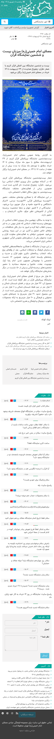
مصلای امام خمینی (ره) (39, 369)
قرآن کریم (23, 369)
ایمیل (46, 629)
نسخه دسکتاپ (27, 714)
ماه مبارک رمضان (43, 373)
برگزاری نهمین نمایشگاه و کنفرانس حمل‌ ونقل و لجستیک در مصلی (26, 697)
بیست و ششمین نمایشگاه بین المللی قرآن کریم (32, 378)
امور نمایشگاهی (41, 22)
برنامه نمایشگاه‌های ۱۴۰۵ (41, 674)
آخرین (43, 666)
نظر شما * (45, 636)
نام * (47, 622)
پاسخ (6, 400)
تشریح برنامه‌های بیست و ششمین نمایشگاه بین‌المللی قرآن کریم (28, 346)
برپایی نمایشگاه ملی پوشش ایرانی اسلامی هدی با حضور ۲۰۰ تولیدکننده (29, 686)
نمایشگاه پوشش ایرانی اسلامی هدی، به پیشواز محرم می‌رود (29, 671)
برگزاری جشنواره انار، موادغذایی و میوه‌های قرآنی (33, 704)
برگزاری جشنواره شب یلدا (41, 700)
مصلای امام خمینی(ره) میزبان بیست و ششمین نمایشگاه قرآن (27, 53)
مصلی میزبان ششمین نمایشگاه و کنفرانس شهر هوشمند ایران (28, 707)
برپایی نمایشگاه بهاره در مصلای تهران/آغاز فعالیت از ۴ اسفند (28, 681)
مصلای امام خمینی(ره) (14, 155)
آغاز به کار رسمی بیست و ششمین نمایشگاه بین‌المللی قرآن (28, 343)
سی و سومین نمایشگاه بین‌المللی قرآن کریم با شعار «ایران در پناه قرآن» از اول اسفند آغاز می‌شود (28, 692)
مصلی (17, 373)
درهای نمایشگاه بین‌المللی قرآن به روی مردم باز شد (31, 348)
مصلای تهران (30, 9)
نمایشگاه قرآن (28, 373)
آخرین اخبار (49, 27)
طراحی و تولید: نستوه (27, 730)
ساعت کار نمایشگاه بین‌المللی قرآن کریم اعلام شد (33, 337)
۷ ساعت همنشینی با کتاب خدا (38, 339)
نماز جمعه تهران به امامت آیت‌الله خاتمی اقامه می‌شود (31, 678)
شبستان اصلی (11, 369)
